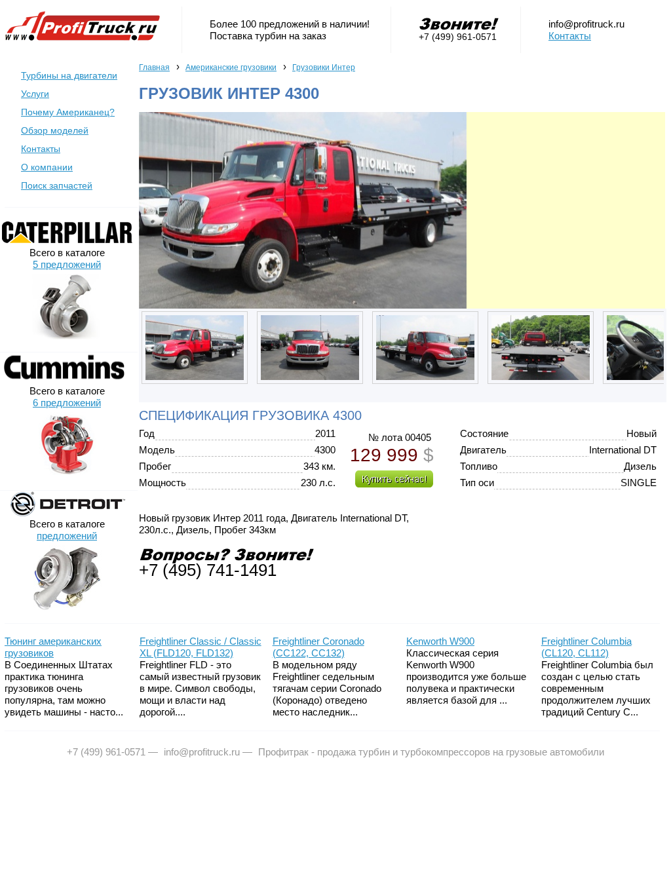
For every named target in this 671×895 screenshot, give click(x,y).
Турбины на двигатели (69, 75)
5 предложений (67, 264)
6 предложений (67, 402)
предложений (67, 535)
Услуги (35, 93)
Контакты (569, 35)
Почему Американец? (68, 112)
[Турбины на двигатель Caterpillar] (66, 242)
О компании (47, 167)
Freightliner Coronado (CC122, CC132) (318, 647)
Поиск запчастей (56, 185)
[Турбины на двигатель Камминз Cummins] (66, 380)
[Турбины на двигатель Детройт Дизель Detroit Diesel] (66, 513)
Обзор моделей (54, 130)
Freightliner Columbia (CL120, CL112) (586, 647)
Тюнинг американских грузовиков (53, 647)
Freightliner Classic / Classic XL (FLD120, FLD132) (200, 647)
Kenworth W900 (440, 641)
